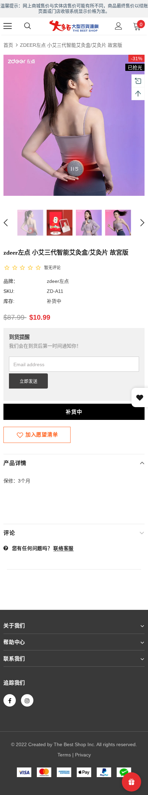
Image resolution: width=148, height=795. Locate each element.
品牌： (10, 281)
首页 (8, 45)
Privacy (83, 754)
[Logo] (74, 26)
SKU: (8, 291)
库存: (8, 301)
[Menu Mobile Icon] (7, 26)
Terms (64, 754)
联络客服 (63, 548)
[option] (74, 125)
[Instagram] (27, 700)
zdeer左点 (58, 281)
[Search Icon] (27, 26)
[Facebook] (9, 700)
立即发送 (29, 381)
